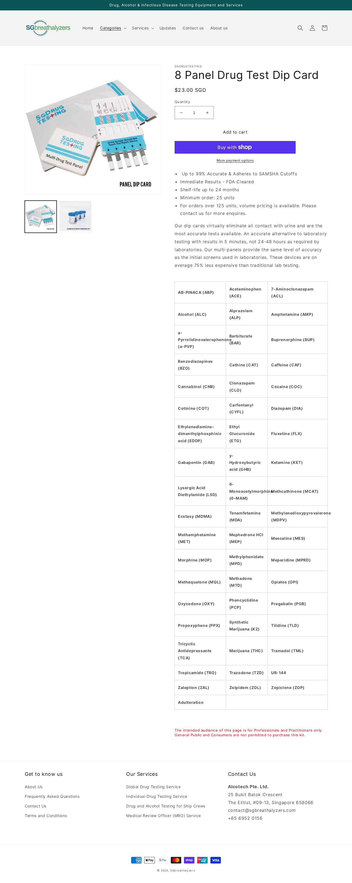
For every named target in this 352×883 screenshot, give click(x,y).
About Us (34, 786)
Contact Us (35, 806)
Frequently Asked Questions (52, 796)
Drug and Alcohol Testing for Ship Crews (165, 806)
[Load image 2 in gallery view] (75, 216)
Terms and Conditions (46, 815)
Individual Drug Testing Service (157, 796)
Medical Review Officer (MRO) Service (163, 815)
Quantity (182, 101)
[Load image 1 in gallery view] (41, 216)
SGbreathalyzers (182, 870)
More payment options (235, 160)
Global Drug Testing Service (153, 786)
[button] (113, 28)
